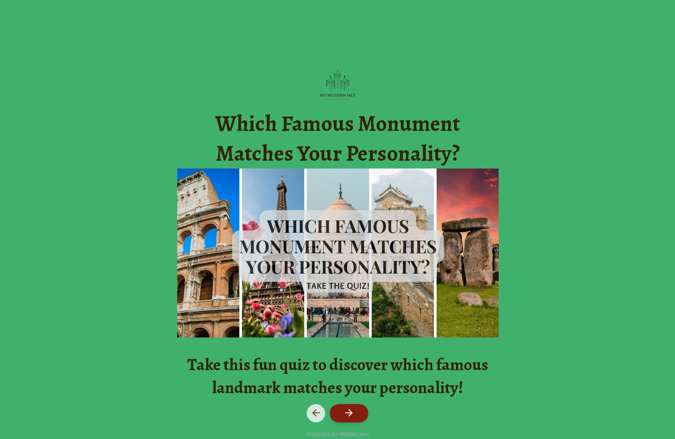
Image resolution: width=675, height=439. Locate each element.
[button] (316, 413)
